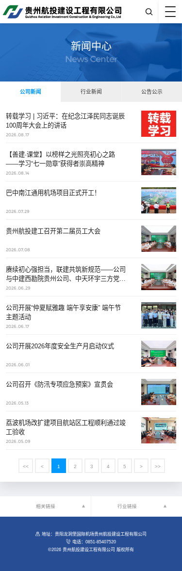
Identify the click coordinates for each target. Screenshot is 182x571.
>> (158, 466)
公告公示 (152, 92)
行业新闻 (91, 92)
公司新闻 (30, 92)
